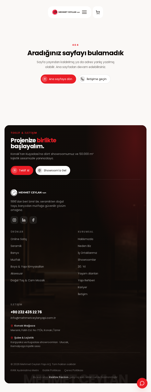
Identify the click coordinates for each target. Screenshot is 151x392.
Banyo (15, 253)
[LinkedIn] (24, 220)
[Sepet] (98, 12)
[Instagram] (14, 220)
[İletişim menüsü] (142, 383)
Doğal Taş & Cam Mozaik (28, 280)
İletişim (82, 294)
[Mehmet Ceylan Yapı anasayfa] (66, 12)
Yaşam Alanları (88, 273)
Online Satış (19, 239)
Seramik (16, 246)
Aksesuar (17, 273)
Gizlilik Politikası (51, 370)
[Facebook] (33, 220)
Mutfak (15, 260)
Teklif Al (24, 170)
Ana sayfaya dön (60, 79)
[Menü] (84, 12)
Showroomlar (87, 260)
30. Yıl (82, 267)
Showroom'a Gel (55, 170)
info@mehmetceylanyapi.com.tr (33, 318)
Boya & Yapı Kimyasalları (27, 267)
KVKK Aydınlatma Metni (25, 370)
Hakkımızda (85, 239)
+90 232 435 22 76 (26, 312)
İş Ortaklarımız (87, 253)
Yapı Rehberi (86, 280)
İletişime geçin (97, 79)
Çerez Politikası (73, 370)
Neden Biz (84, 246)
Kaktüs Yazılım (58, 377)
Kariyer (82, 287)
